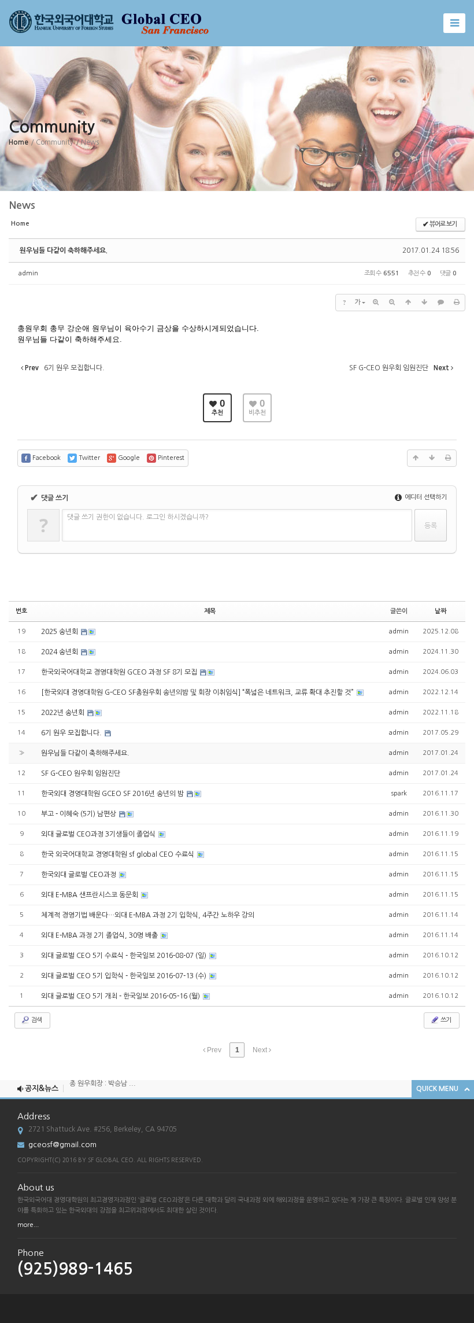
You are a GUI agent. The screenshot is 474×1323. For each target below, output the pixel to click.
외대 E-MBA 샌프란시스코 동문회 (90, 894)
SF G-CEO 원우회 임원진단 (80, 773)
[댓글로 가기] (440, 302)
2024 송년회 (60, 651)
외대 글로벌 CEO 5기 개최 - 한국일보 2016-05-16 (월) (121, 996)
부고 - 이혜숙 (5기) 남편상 (79, 813)
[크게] (376, 302)
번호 (21, 611)
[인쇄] (457, 302)
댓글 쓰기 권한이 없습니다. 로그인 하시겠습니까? (138, 517)
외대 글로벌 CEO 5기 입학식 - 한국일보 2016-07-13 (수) (124, 975)
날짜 (440, 611)
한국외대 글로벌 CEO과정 (79, 874)
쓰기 (445, 1020)
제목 (210, 611)
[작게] (392, 302)
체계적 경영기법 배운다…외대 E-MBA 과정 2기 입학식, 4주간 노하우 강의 (147, 915)
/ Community (52, 142)
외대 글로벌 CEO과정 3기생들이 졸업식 (99, 834)
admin (28, 273)
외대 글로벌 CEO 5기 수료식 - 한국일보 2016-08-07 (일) (124, 955)
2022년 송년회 (63, 712)
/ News (87, 142)
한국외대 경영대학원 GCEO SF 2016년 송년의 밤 (113, 793)
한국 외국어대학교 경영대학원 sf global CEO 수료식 (118, 854)
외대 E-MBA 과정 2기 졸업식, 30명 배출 (100, 935)
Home (18, 142)
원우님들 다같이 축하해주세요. (64, 250)
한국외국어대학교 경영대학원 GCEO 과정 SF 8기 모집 (120, 672)
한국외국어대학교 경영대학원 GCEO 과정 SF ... (138, 1095)
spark (399, 793)
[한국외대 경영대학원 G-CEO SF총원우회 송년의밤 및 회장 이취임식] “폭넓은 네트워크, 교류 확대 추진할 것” (198, 692)
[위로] (408, 302)
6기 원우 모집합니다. (72, 732)
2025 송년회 (60, 631)
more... (28, 1225)
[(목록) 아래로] (424, 302)
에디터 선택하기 (425, 497)
